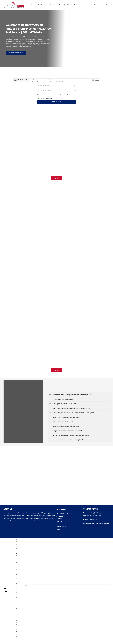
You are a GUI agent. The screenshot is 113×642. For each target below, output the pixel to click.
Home (33, 5)
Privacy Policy (61, 526)
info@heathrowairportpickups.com (97, 524)
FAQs (106, 5)
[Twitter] (5, 588)
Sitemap (59, 521)
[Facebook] (6, 591)
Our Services (42, 5)
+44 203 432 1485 (91, 520)
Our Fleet (53, 5)
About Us (88, 5)
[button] (81, 4)
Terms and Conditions (64, 513)
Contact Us (98, 5)
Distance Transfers (73, 5)
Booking (62, 5)
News (58, 524)
